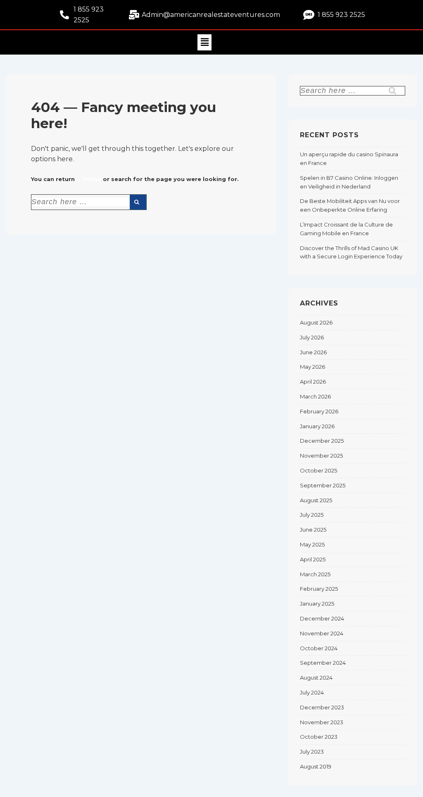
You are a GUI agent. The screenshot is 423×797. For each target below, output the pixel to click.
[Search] (138, 202)
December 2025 (322, 440)
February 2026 (319, 411)
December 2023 (322, 707)
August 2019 (315, 766)
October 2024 (318, 648)
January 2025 (317, 603)
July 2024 (312, 692)
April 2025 (313, 559)
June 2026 (313, 352)
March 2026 (315, 396)
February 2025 (319, 588)
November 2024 (321, 633)
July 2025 (311, 514)
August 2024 (316, 677)
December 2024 (322, 618)
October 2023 (318, 736)
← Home (88, 179)
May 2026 (312, 366)
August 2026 (316, 322)
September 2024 (323, 662)
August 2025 (316, 500)
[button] (204, 42)
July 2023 (312, 751)
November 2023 (321, 722)
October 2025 (318, 470)
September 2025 (322, 485)
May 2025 (312, 544)
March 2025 (315, 574)
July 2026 (312, 337)
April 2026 (313, 381)
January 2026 (317, 426)
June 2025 (313, 529)
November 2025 (321, 455)
